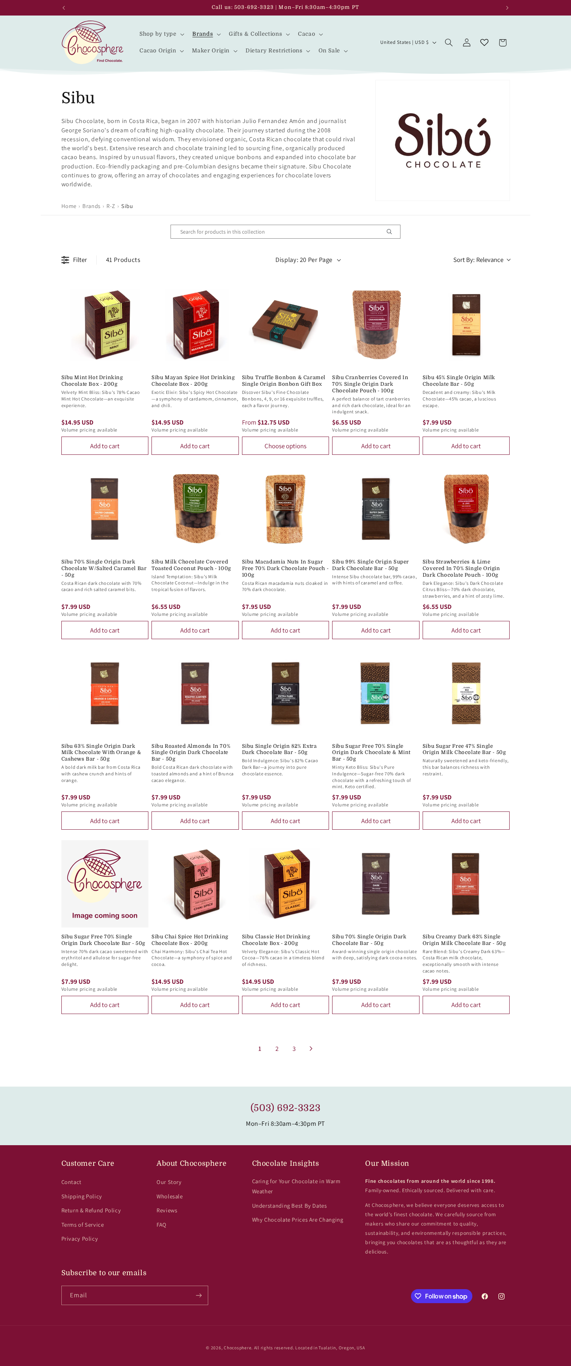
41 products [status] (123, 259)
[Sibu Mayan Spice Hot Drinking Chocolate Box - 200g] (195, 325)
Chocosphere (237, 1347)
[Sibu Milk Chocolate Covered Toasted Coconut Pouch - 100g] (195, 509)
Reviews (167, 1210)
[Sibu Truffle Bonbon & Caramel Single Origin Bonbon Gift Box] (285, 325)
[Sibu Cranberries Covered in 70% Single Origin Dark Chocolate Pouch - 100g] (376, 325)
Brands (91, 206)
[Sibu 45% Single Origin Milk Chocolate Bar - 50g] (466, 325)
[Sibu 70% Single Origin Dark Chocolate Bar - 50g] (376, 883)
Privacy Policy (79, 1238)
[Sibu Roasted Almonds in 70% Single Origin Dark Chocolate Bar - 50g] (195, 693)
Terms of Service (82, 1224)
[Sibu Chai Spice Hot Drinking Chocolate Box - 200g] (195, 883)
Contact (71, 1182)
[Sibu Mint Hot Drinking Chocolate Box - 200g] (105, 325)
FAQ (162, 1224)
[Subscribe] (198, 1295)
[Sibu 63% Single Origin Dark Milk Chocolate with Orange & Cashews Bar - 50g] (105, 693)
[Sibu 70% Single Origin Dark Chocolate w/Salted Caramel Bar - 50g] (105, 509)
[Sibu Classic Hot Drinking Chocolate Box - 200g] (285, 883)
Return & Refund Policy (91, 1210)
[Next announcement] (507, 8)
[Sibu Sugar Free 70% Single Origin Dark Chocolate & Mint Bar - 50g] (376, 693)
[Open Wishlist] (484, 43)
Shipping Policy (81, 1196)
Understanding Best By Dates (289, 1205)
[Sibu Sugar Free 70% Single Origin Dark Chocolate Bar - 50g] (105, 883)
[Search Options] (392, 232)
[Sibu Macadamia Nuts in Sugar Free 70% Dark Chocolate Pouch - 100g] (285, 509)
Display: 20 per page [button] (304, 259)
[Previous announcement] (63, 8)
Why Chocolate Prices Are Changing (297, 1219)
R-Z (110, 206)
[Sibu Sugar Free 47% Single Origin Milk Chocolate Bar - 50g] (466, 693)
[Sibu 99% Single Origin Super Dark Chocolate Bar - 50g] (376, 509)
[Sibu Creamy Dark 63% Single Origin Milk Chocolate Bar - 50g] (466, 883)
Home (69, 206)
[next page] (311, 1048)
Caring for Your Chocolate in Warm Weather (296, 1186)
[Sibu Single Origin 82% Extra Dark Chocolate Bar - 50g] (285, 693)
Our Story (169, 1182)
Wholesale (170, 1196)
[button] (161, 34)
